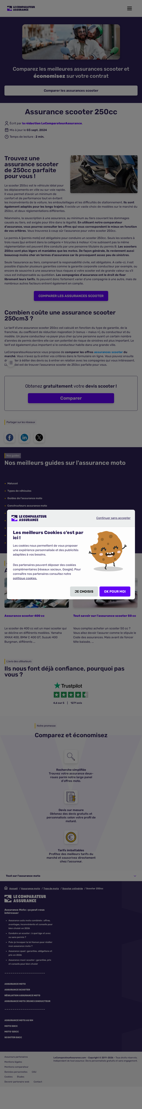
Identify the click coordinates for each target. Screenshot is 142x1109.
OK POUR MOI (115, 591)
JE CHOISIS (84, 591)
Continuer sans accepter (110, 518)
